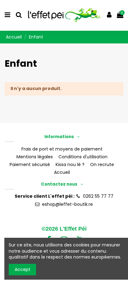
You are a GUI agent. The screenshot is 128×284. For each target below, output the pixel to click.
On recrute (102, 165)
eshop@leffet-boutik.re (67, 204)
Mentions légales (34, 157)
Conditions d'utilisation (82, 157)
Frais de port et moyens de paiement (62, 149)
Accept (22, 269)
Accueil (62, 172)
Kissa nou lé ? (70, 165)
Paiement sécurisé (30, 165)
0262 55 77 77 (98, 196)
